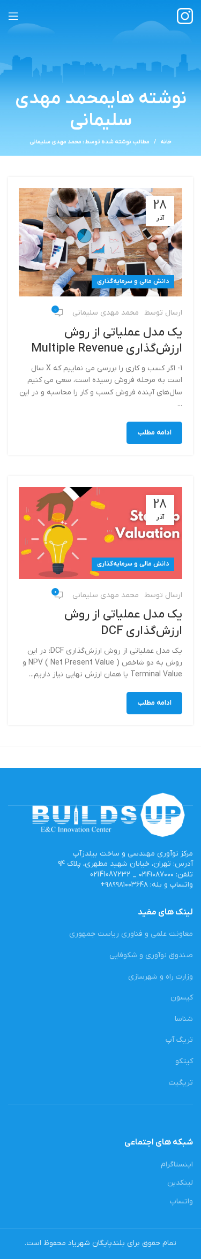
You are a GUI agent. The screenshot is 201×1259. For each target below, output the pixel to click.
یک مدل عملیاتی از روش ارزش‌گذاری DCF (123, 623)
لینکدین (180, 1183)
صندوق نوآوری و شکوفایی (151, 955)
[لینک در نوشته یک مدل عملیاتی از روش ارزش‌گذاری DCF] (100, 533)
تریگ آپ (179, 1040)
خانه (166, 142)
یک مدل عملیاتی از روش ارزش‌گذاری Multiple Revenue (106, 341)
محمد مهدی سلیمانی (73, 110)
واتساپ (181, 1201)
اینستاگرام (177, 1164)
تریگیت (180, 1083)
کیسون (181, 998)
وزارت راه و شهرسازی (160, 977)
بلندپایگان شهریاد (96, 1243)
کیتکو (184, 1061)
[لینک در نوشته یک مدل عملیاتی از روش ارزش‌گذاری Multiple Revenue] (100, 242)
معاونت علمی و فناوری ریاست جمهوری (131, 934)
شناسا (184, 1019)
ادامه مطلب (154, 432)
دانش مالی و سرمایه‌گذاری (133, 281)
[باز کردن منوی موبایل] (13, 16)
